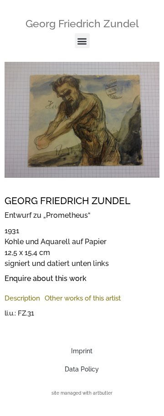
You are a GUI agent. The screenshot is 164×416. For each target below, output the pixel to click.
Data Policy (82, 369)
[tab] (22, 298)
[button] (82, 40)
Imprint (81, 351)
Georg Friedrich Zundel (82, 23)
